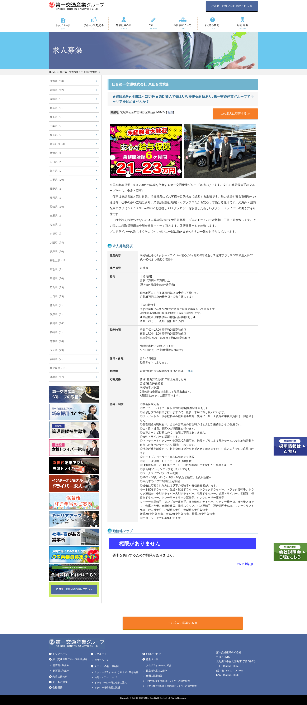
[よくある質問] (212, 23)
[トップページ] (64, 23)
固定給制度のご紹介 (156, 670)
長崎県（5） (57, 332)
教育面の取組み (61, 670)
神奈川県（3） (58, 143)
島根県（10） (57, 278)
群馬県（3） (57, 108)
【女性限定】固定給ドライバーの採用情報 (168, 681)
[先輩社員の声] (123, 23)
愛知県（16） (57, 206)
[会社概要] (242, 23)
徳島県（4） (57, 305)
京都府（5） (57, 233)
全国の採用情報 (154, 675)
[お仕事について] (182, 23)
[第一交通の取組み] (93, 23)
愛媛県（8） (57, 314)
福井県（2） (57, 170)
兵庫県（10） (57, 251)
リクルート (100, 653)
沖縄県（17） (57, 377)
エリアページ (101, 660)
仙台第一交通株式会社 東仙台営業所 (78, 72)
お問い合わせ (153, 653)
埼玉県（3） (57, 117)
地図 (170, 112)
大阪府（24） (57, 242)
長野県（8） (57, 188)
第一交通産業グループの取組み (70, 659)
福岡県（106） (58, 323)
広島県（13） (57, 287)
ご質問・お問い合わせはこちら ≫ (232, 6)
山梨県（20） (57, 179)
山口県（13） (57, 296)
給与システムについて (106, 677)
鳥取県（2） (57, 269)
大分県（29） (57, 350)
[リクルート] (153, 23)
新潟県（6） (57, 152)
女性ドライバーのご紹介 (158, 665)
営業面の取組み (61, 665)
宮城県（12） (57, 90)
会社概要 (57, 687)
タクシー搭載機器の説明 (107, 687)
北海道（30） (57, 81)
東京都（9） (57, 134)
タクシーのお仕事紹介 (106, 666)
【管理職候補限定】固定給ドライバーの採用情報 (171, 686)
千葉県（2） (57, 126)
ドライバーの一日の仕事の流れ (111, 682)
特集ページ (152, 659)
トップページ (59, 653)
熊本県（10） (57, 341)
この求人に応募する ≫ (235, 113)
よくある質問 (59, 682)
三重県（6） (57, 215)
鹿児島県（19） (59, 368)
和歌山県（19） (59, 260)
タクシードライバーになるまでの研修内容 (116, 672)
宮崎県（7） (57, 359)
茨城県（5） (57, 99)
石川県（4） (57, 161)
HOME (52, 72)
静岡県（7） (57, 197)
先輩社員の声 (59, 676)
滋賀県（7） (57, 224)
